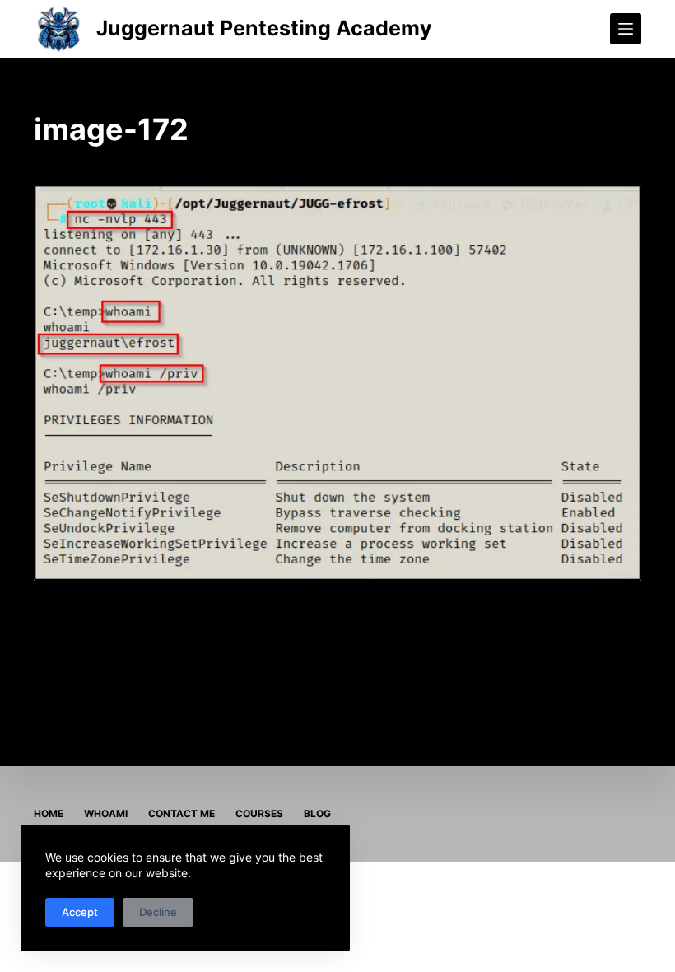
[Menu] (625, 28)
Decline (158, 911)
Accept (80, 911)
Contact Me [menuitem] (181, 813)
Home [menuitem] (48, 813)
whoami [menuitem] (106, 813)
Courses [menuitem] (259, 813)
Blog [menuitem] (317, 813)
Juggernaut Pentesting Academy (264, 28)
